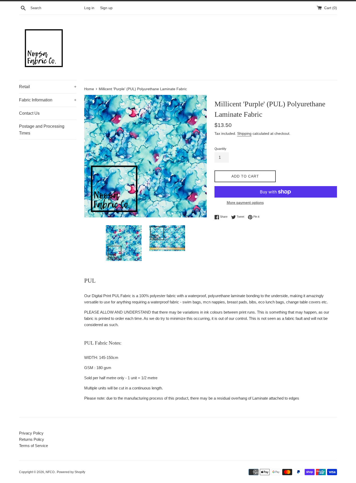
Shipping (244, 133)
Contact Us (29, 113)
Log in (89, 8)
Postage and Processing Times (41, 129)
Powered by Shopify (71, 472)
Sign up (106, 8)
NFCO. (50, 472)
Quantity (220, 149)
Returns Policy (31, 439)
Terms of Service (33, 445)
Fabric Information (47, 100)
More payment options (245, 202)
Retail (47, 86)
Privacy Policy (31, 433)
